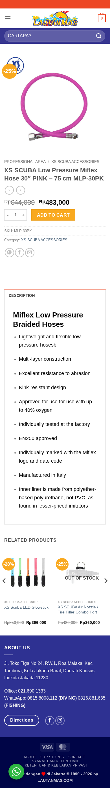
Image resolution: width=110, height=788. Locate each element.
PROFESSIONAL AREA (25, 162)
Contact (76, 757)
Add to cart (53, 215)
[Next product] (9, 190)
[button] (7, 18)
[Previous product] (20, 190)
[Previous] (4, 592)
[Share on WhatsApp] (9, 252)
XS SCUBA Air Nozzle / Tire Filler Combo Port (78, 609)
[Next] (105, 592)
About (30, 757)
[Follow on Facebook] (49, 720)
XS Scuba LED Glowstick (26, 607)
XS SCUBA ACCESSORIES (75, 162)
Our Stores (52, 757)
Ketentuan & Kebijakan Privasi (56, 765)
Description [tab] (22, 295)
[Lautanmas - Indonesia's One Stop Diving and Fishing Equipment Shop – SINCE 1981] (55, 18)
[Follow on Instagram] (60, 720)
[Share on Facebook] (19, 252)
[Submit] (99, 36)
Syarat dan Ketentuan (55, 761)
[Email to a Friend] (29, 252)
